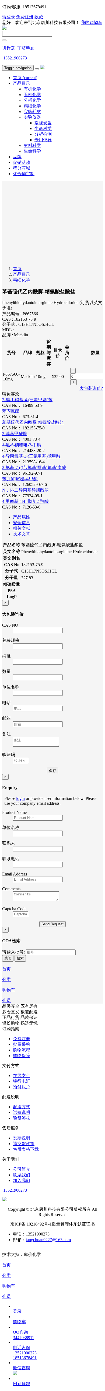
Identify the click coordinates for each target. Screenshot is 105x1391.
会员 (6, 1000)
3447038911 (23, 1337)
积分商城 (21, 168)
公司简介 (21, 1169)
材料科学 (32, 145)
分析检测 (43, 134)
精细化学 (32, 106)
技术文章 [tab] (21, 534)
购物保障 (21, 1055)
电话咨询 (21, 1347)
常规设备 (43, 123)
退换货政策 (23, 1143)
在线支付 (21, 1075)
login (20, 798)
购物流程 (21, 1050)
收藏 (38, 17)
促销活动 (21, 162)
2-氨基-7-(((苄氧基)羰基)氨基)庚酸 (34, 467)
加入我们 (21, 1180)
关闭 (7, 958)
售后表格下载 (26, 1149)
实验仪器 (32, 117)
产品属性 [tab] (21, 517)
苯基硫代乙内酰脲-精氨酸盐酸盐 (33, 422)
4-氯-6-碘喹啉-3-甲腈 (21, 445)
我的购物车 (91, 22)
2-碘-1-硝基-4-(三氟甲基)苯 (27, 399)
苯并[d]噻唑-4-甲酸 (20, 478)
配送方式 (21, 1106)
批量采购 (21, 1044)
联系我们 (21, 1175)
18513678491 (25, 1357)
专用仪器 (43, 139)
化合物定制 (23, 173)
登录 (17, 1311)
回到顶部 (21, 1383)
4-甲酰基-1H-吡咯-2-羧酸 (25, 501)
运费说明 (21, 1112)
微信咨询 (21, 1367)
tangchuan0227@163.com (48, 1239)
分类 (6, 979)
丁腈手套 (25, 48)
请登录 (8, 17)
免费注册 (24, 17)
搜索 (20, 958)
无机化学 (32, 94)
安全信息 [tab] (21, 522)
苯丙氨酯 (10, 411)
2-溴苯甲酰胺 (14, 433)
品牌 (17, 156)
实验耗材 (32, 111)
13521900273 (15, 58)
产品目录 (21, 83)
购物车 (8, 990)
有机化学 (32, 89)
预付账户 (21, 1087)
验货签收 (21, 1118)
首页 (25, 77)
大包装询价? (91, 388)
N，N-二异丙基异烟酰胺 (25, 490)
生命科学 (43, 128)
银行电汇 (21, 1081)
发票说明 (21, 1138)
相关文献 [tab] (21, 528)
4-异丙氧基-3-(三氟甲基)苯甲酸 (31, 456)
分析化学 (32, 100)
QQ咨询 (20, 1332)
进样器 (8, 48)
